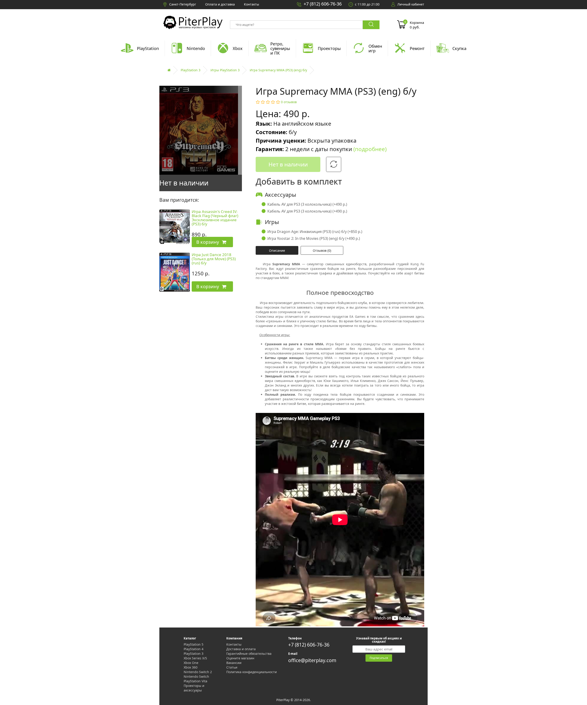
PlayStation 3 (190, 70)
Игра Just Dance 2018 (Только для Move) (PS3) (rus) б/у (214, 259)
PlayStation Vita (195, 681)
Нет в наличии (288, 164)
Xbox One (191, 663)
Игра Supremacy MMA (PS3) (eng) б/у (278, 70)
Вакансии (233, 663)
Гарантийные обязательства (248, 653)
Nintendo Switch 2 (198, 672)
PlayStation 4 (193, 649)
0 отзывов (289, 102)
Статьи (231, 667)
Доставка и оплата (241, 649)
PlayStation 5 (193, 644)
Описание (277, 250)
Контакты (233, 644)
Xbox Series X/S (195, 658)
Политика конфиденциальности (251, 672)
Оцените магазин (240, 658)
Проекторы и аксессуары (194, 687)
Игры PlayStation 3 (225, 70)
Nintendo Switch (196, 676)
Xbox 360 (190, 667)
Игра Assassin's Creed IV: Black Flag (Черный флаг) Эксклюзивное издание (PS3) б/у (215, 218)
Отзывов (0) (322, 250)
